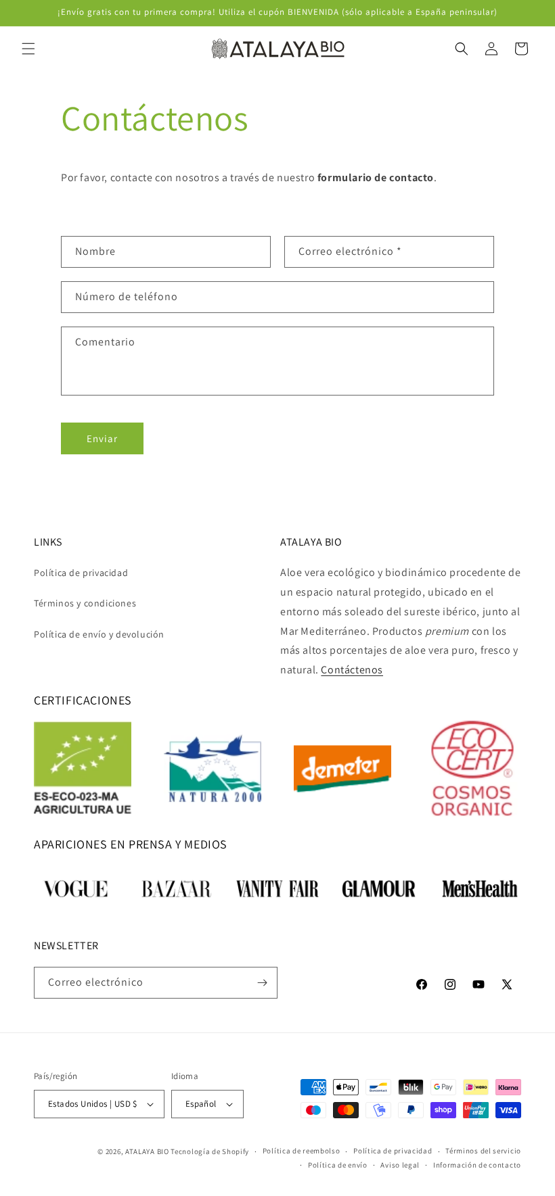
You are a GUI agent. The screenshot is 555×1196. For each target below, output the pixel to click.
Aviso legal (400, 1165)
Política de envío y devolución (99, 634)
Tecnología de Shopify (210, 1151)
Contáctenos (352, 670)
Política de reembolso (301, 1150)
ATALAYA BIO (147, 1151)
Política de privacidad (81, 573)
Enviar (102, 438)
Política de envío (338, 1165)
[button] (28, 49)
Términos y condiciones (85, 603)
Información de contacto (477, 1165)
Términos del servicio (483, 1150)
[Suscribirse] (262, 983)
